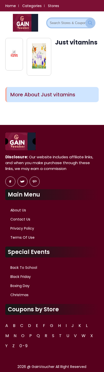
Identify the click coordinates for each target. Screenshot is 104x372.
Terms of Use (22, 237)
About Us (18, 210)
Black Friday (20, 276)
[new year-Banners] (39, 57)
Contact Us (20, 219)
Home (10, 5)
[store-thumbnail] (14, 54)
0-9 (23, 346)
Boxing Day (20, 285)
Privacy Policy (22, 228)
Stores (53, 5)
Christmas (19, 294)
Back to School (23, 267)
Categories (32, 5)
